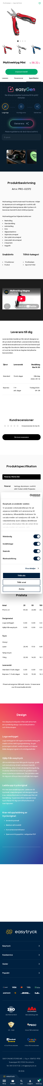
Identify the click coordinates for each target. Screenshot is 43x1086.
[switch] (36, 544)
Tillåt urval (21, 582)
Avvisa (21, 589)
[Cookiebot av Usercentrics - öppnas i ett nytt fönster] (30, 495)
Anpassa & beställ (21, 72)
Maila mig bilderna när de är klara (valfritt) (21, 131)
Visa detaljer (30, 568)
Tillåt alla (21, 576)
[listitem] (16, 157)
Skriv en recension (21, 437)
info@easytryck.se (29, 1066)
